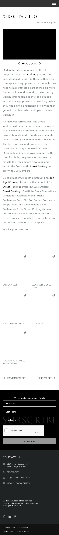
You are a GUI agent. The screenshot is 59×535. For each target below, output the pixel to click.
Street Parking (27, 74)
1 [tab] (23, 63)
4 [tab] (29, 63)
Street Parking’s (12, 186)
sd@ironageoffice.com (18, 477)
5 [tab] (32, 63)
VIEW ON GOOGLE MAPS (18, 483)
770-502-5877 (13, 472)
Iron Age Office (16, 3)
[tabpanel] (29, 44)
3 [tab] (27, 63)
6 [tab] (34, 63)
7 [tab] (36, 63)
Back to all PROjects (46, 23)
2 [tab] (25, 63)
